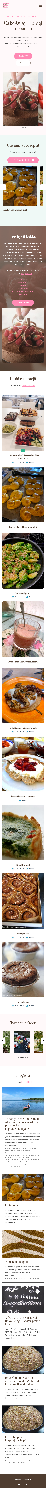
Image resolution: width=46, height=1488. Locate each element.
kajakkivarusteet (19, 1150)
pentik (15, 1278)
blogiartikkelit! (27, 1082)
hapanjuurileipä (33, 1460)
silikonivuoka (22, 1462)
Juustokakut (23, 282)
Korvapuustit (23, 933)
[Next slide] (43, 187)
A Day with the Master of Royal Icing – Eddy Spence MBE (22, 1321)
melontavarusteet (27, 1157)
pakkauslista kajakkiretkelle (23, 1162)
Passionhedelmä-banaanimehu (23, 662)
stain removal (22, 1278)
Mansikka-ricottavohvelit (23, 796)
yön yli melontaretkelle (12, 1166)
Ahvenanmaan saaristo (14, 1148)
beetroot (9, 1278)
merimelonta (26, 1159)
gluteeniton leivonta (13, 1460)
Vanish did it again (17, 1262)
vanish (37, 1278)
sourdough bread (24, 1398)
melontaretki (26, 1155)
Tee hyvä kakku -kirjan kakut (23, 291)
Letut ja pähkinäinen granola (23, 728)
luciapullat (12, 1205)
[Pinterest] (27, 1484)
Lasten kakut (23, 288)
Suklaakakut (23, 279)
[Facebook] (19, 1484)
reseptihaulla (26, 274)
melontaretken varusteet (13, 1155)
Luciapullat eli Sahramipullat (23, 527)
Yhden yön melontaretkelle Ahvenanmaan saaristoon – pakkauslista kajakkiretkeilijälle (22, 1124)
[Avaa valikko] (40, 5)
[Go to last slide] (3, 187)
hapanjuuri (23, 1460)
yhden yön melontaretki (32, 1164)
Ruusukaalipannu (23, 593)
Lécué (9, 1398)
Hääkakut (23, 285)
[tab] (21, 127)
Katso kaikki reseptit (23, 160)
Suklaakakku (23, 1002)
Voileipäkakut (23, 294)
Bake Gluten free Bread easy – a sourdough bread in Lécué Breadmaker (22, 1381)
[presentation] (22, 1042)
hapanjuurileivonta (11, 1462)
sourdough (15, 1398)
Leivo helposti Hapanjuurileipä (15, 1439)
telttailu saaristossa (18, 1164)
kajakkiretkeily (26, 1148)
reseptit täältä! (28, 386)
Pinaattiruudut (23, 865)
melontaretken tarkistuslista (24, 1153)
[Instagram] (23, 1484)
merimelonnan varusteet (13, 1159)
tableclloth (30, 1278)
